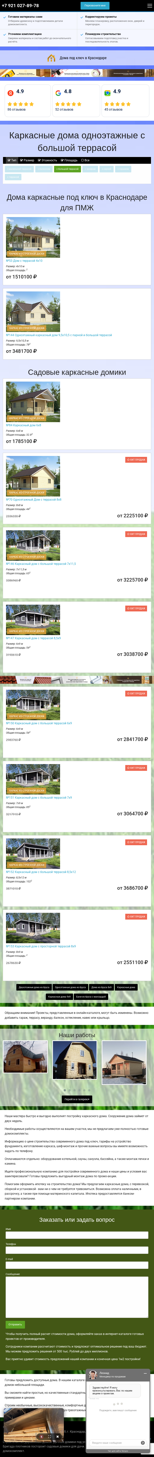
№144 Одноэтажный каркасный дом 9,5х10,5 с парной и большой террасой (59, 335)
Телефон (11, 1244)
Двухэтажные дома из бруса (34, 987)
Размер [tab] (28, 160)
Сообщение (13, 1274)
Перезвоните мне (95, 5)
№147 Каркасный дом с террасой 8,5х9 (33, 638)
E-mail (9, 1259)
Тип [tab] (13, 160)
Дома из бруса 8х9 (101, 987)
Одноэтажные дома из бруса (70, 987)
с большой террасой (68, 169)
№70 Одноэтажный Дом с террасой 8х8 (33, 499)
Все (86, 160)
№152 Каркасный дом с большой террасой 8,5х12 (41, 872)
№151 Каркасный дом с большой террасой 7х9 (39, 797)
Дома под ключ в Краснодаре (83, 58)
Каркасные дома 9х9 (59, 996)
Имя (8, 1229)
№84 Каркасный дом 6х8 (23, 425)
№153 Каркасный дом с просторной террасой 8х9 (41, 946)
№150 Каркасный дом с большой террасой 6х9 (39, 723)
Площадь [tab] (71, 160)
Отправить (15, 1324)
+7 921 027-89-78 (20, 5)
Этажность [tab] (49, 160)
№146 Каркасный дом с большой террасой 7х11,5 (41, 564)
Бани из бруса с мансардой (91, 996)
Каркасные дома (126, 987)
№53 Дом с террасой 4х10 (24, 261)
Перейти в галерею (76, 1099)
